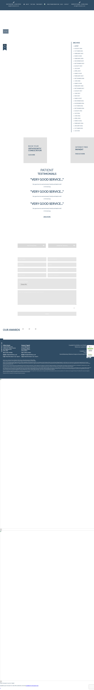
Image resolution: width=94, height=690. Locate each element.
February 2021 (78, 53)
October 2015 (78, 128)
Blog (61, 4)
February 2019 (78, 76)
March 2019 (78, 73)
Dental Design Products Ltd (84, 354)
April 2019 (77, 71)
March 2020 (78, 56)
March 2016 (78, 120)
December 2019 (79, 61)
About (27, 4)
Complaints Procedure (85, 351)
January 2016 (78, 125)
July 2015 (77, 130)
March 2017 (78, 98)
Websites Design (73, 354)
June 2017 (77, 93)
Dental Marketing (64, 354)
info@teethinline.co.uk (79, 6)
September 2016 (79, 108)
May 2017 (77, 95)
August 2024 (78, 48)
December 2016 (79, 100)
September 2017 (79, 88)
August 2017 (78, 91)
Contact (66, 4)
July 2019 (77, 68)
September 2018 (79, 78)
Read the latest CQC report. (13, 356)
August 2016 (78, 110)
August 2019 (78, 66)
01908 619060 (27, 352)
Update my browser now (32, 685)
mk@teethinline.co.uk (13, 6)
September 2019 (79, 63)
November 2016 (79, 103)
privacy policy (53, 310)
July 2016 (77, 113)
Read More (47, 216)
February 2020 (78, 58)
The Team (32, 4)
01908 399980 (8, 352)
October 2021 (78, 51)
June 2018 (77, 81)
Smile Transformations (53, 4)
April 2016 (77, 118)
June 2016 (77, 115)
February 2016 (78, 123)
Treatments (39, 4)
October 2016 (78, 105)
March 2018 (78, 83)
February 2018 (78, 86)
